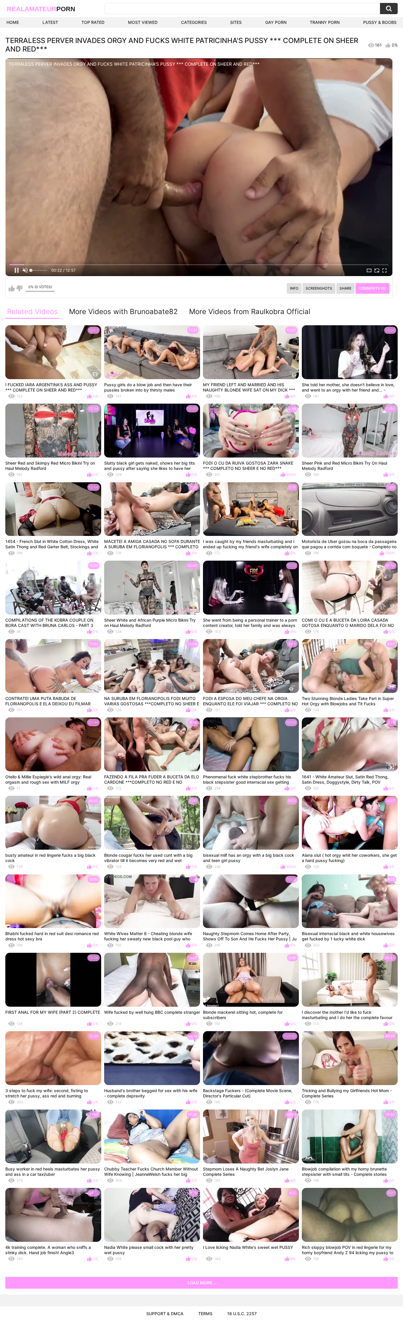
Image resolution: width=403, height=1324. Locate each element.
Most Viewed (143, 22)
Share (345, 288)
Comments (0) (372, 288)
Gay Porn (275, 22)
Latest (50, 22)
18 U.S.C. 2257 (242, 1313)
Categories (194, 22)
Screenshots (319, 288)
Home (12, 22)
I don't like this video (19, 288)
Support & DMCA (165, 1313)
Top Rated (92, 22)
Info (294, 288)
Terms (205, 1313)
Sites (236, 22)
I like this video (12, 288)
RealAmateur (41, 9)
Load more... (202, 1282)
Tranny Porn (325, 22)
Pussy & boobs (380, 22)
